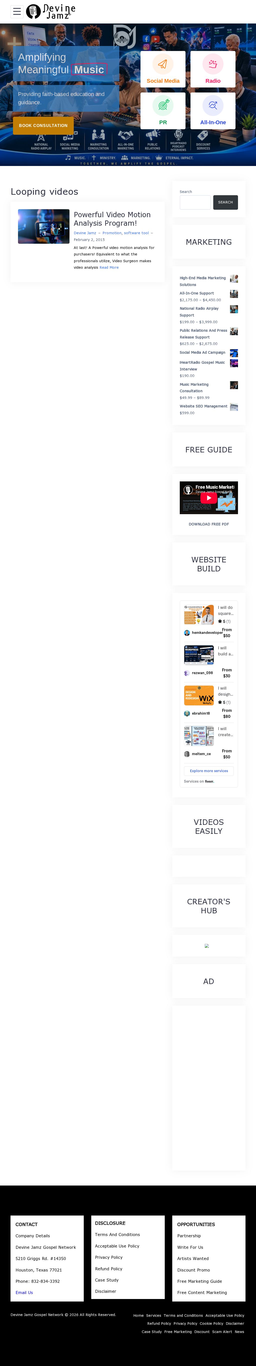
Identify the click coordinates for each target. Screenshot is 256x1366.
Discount (202, 1332)
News (239, 1332)
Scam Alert (222, 1332)
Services (153, 1315)
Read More (109, 267)
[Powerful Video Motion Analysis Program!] (44, 226)
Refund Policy (108, 1268)
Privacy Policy (108, 1257)
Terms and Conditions (183, 1315)
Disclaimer (105, 1291)
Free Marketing (178, 1332)
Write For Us (190, 1247)
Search (186, 191)
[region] (128, 94)
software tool (136, 233)
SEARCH (225, 202)
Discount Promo (193, 1270)
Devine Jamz (85, 233)
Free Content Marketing (202, 1292)
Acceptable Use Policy (117, 1246)
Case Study (106, 1280)
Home (138, 1315)
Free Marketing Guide (199, 1281)
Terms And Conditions (117, 1234)
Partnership (189, 1235)
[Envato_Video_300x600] (207, 945)
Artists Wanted (193, 1258)
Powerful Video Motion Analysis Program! (112, 218)
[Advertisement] (209, 1088)
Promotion (112, 233)
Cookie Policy (211, 1323)
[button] (163, 69)
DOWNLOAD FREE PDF (209, 524)
